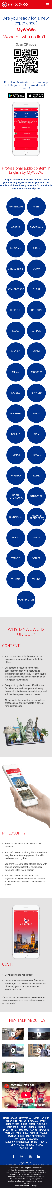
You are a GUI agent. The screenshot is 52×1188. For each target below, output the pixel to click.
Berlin (43, 1121)
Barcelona (11, 1121)
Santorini (19, 1139)
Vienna (39, 1145)
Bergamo (33, 1121)
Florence (42, 1124)
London (32, 1127)
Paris (18, 1133)
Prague (43, 1133)
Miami (6, 1130)
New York (44, 1130)
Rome (21, 1136)
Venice (20, 1145)
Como (24, 1124)
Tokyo (34, 1142)
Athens (45, 1118)
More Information (22, 1185)
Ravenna (11, 1136)
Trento (43, 1142)
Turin (12, 1145)
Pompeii (34, 1133)
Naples (33, 1130)
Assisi (36, 1118)
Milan (14, 1130)
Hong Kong (12, 1127)
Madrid (41, 1127)
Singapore (32, 1139)
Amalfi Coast (10, 1118)
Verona (30, 1145)
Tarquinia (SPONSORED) (17, 1142)
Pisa (25, 1133)
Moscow (23, 1130)
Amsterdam (25, 1118)
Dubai (32, 1124)
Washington (26, 1148)
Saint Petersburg (35, 1136)
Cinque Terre (12, 1124)
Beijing (22, 1121)
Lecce (23, 1127)
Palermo (9, 1133)
